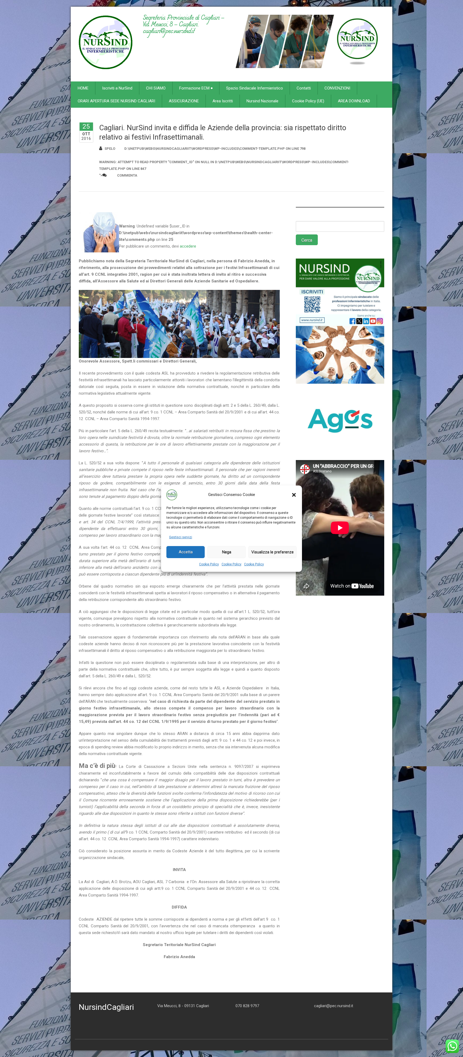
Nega (226, 552)
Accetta (186, 552)
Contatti (304, 88)
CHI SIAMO (156, 88)
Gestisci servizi (180, 537)
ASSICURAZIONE (184, 101)
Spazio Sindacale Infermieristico (254, 88)
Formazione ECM (194, 88)
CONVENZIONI (337, 88)
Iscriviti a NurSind (117, 88)
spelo (109, 149)
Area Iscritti (222, 101)
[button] (294, 495)
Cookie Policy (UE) (308, 101)
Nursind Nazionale (262, 101)
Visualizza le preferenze (272, 552)
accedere (188, 246)
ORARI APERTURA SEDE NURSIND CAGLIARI (116, 101)
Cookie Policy (209, 564)
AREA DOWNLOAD (354, 101)
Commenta (127, 175)
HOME (83, 88)
